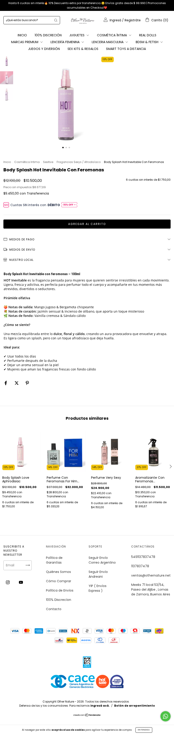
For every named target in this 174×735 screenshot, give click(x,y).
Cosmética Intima (27, 162)
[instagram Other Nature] (8, 582)
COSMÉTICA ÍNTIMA (112, 35)
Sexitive (48, 162)
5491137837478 (143, 557)
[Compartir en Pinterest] (27, 383)
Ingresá (115, 20)
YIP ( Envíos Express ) (97, 588)
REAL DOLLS (147, 35)
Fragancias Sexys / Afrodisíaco (79, 162)
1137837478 (140, 566)
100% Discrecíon (58, 599)
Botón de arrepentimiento (134, 706)
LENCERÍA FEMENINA (65, 42)
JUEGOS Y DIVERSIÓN (44, 49)
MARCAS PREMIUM (25, 42)
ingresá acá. (100, 706)
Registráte (133, 20)
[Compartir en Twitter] (17, 383)
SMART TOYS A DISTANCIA (126, 49)
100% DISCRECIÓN (48, 35)
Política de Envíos (59, 590)
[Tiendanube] (87, 715)
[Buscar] (56, 20)
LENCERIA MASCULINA (108, 42)
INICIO (22, 35)
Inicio (7, 162)
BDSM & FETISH (147, 42)
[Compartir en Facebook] (6, 383)
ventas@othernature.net (151, 575)
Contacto (53, 609)
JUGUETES (77, 35)
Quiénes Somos (58, 572)
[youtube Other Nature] (21, 582)
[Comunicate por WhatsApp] (165, 716)
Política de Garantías (54, 560)
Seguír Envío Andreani (98, 574)
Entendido (144, 730)
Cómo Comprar (58, 581)
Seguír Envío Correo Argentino (102, 560)
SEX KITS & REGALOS (83, 49)
